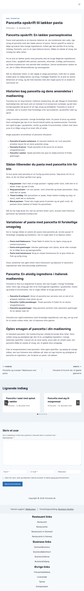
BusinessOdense (42, 557)
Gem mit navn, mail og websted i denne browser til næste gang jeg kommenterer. (37, 478)
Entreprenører (42, 586)
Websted (62, 472)
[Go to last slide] (6, 402)
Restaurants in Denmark (42, 532)
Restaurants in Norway (42, 536)
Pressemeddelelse (42, 572)
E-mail (34, 472)
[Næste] (78, 402)
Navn (7, 472)
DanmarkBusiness (42, 547)
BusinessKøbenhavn (42, 552)
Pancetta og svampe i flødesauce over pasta (19, 370)
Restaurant (42, 522)
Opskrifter (15, 18)
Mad (8, 18)
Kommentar (8, 438)
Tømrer (42, 582)
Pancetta (11, 28)
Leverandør (42, 577)
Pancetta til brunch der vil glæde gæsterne (67, 370)
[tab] (37, 414)
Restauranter (42, 527)
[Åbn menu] (79, 4)
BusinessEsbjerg (42, 561)
